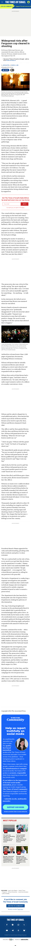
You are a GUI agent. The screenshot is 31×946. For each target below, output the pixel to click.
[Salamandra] (24, 939)
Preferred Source (11, 60)
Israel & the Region (12, 890)
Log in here (20, 909)
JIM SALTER (6, 65)
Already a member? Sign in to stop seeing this (15, 811)
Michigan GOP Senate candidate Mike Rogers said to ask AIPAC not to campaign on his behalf (22, 860)
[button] (28, 2)
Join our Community (6, 6)
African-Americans (12, 892)
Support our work (15, 807)
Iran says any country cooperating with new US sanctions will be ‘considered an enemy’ (9, 838)
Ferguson (4, 892)
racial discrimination (23, 892)
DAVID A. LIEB (14, 65)
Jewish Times (21, 890)
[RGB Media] (11, 939)
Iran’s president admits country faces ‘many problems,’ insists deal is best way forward (21, 838)
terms (23, 207)
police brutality (5, 893)
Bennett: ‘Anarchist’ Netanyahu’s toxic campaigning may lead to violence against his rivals (8, 859)
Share (6, 70)
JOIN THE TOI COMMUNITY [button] (15, 906)
